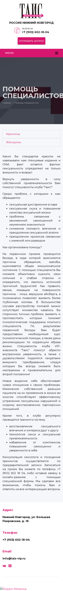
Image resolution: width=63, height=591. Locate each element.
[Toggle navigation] (56, 53)
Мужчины (13, 134)
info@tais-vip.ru (14, 558)
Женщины (13, 142)
